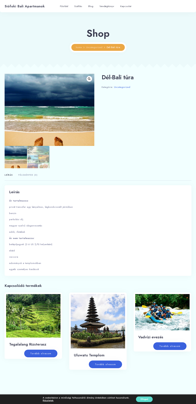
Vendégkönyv (107, 6)
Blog (90, 6)
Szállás (78, 6)
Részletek (48, 400)
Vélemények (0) (28, 175)
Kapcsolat (125, 6)
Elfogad (144, 399)
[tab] (10, 175)
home (79, 47)
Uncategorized (94, 47)
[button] (89, 79)
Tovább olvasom (40, 353)
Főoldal (64, 6)
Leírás (9, 175)
